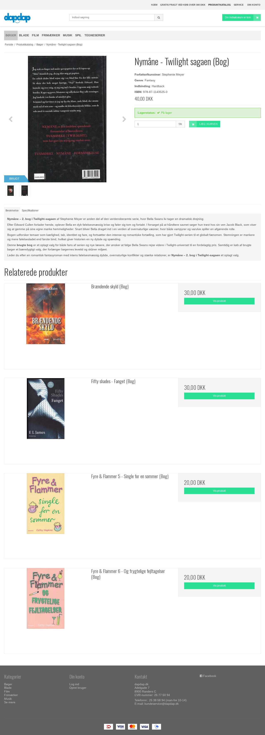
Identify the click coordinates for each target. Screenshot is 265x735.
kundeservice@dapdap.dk (162, 703)
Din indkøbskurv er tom (238, 17)
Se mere (9, 702)
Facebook (209, 676)
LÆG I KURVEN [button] (208, 124)
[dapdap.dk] (34, 18)
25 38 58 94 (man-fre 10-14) (168, 700)
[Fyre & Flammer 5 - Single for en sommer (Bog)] (45, 514)
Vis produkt (219, 301)
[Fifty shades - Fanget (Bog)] (45, 419)
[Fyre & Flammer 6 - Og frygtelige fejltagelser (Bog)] (45, 609)
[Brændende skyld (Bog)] (45, 324)
